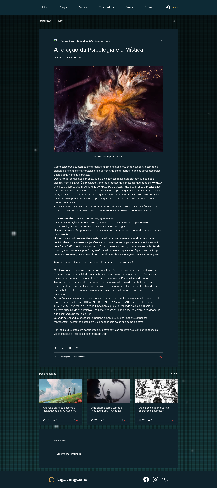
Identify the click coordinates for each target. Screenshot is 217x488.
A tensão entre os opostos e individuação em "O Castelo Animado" (59, 409)
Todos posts (45, 20)
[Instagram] (155, 479)
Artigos (60, 20)
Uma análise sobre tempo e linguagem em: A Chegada (107, 409)
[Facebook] (146, 479)
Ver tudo (174, 373)
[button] (174, 20)
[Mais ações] (161, 41)
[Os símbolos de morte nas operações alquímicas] (156, 391)
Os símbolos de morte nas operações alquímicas (154, 409)
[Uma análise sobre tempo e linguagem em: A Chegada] (108, 391)
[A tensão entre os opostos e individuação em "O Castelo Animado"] (60, 391)
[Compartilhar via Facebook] (55, 347)
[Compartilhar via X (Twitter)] (62, 347)
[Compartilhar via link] (77, 347)
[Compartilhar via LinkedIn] (69, 347)
